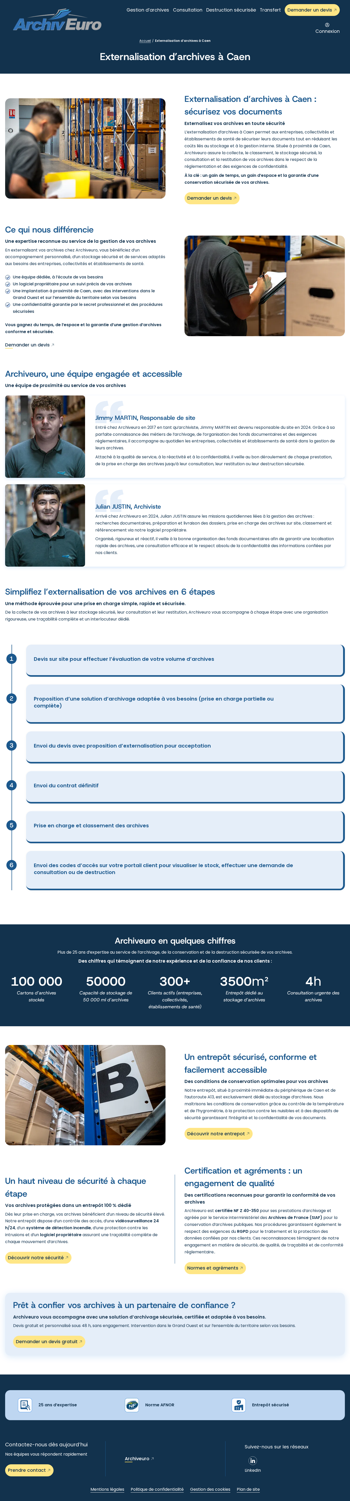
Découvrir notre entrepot (216, 1133)
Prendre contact (27, 1470)
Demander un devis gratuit (47, 1341)
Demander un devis (309, 10)
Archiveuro (137, 1458)
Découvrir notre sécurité (36, 1257)
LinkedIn (253, 1470)
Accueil (145, 41)
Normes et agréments (212, 1268)
